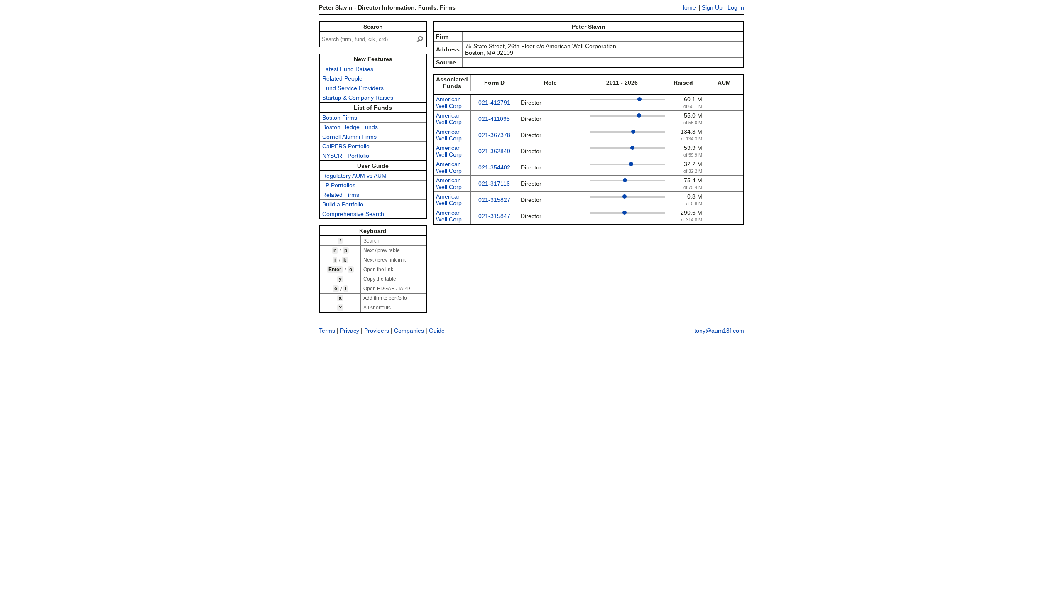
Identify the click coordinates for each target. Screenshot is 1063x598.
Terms (327, 330)
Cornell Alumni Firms (349, 136)
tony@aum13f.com (719, 330)
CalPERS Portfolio (346, 146)
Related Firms (340, 194)
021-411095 (494, 118)
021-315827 (494, 199)
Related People (342, 78)
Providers (376, 330)
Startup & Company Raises (357, 97)
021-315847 (494, 216)
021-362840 (494, 151)
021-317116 (494, 183)
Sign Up (712, 7)
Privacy (349, 330)
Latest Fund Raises (347, 69)
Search (373, 26)
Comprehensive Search (353, 214)
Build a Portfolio (342, 204)
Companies (409, 330)
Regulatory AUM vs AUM (354, 175)
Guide (437, 330)
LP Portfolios (338, 185)
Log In (735, 7)
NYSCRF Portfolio (345, 155)
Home (688, 7)
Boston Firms (339, 117)
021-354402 (494, 167)
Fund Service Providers (353, 88)
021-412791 (494, 102)
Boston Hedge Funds (350, 127)
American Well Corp (449, 102)
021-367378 (494, 135)
